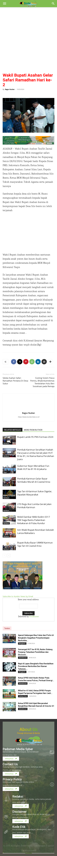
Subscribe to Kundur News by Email (18, 596)
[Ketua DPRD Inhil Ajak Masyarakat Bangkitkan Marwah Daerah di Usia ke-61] (9, 706)
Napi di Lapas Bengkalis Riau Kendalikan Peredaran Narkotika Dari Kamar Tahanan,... (35, 666)
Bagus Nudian (10, 89)
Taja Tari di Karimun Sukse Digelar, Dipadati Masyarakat (34, 493)
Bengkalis (22, 643)
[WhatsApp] (32, 361)
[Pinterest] (25, 361)
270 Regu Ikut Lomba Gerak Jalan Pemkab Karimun (34, 506)
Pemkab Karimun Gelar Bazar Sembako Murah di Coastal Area (33, 480)
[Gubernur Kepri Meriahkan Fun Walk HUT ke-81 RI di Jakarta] (9, 468)
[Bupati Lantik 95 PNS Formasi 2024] (9, 440)
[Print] (44, 361)
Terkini (7, 628)
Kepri (5, 472)
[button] (4, 3)
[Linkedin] (38, 361)
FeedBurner (34, 617)
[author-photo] (28, 409)
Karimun (6, 443)
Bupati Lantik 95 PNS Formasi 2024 (35, 436)
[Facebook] (13, 361)
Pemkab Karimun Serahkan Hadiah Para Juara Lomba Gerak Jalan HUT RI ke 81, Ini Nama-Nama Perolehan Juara (35, 454)
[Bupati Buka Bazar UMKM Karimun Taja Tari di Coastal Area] (9, 545)
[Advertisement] (28, 37)
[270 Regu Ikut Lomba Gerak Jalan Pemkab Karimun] (9, 507)
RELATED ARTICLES (12, 430)
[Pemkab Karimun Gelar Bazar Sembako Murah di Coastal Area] (9, 481)
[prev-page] (4, 555)
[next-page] (8, 555)
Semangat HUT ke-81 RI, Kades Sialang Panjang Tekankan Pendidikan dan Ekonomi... (35, 652)
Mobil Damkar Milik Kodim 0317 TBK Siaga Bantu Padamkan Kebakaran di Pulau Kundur (33, 520)
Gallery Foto (23, 696)
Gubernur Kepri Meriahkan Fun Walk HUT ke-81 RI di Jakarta (33, 467)
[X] (19, 361)
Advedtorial (23, 658)
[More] (50, 361)
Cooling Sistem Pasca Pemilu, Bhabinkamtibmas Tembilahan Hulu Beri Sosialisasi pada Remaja (42, 382)
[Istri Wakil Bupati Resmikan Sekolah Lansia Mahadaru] (9, 532)
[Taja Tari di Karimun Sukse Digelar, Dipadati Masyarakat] (9, 494)
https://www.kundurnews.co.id (28, 417)
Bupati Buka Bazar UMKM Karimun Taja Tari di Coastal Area (35, 544)
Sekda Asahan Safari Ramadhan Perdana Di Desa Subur (15, 381)
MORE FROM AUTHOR (33, 430)
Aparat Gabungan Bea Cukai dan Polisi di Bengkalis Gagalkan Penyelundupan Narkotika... (36, 638)
